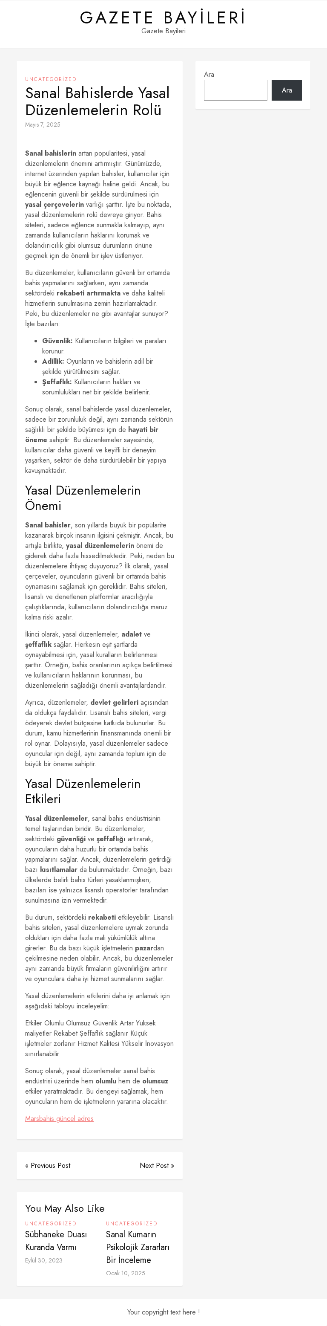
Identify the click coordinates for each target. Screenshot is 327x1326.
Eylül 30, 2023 (44, 1260)
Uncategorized (51, 79)
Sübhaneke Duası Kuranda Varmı (56, 1241)
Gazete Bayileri (163, 17)
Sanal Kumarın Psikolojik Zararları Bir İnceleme (137, 1247)
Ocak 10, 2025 (125, 1273)
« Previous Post (47, 1165)
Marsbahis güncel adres (59, 1118)
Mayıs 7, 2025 (42, 124)
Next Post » (157, 1165)
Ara (209, 74)
